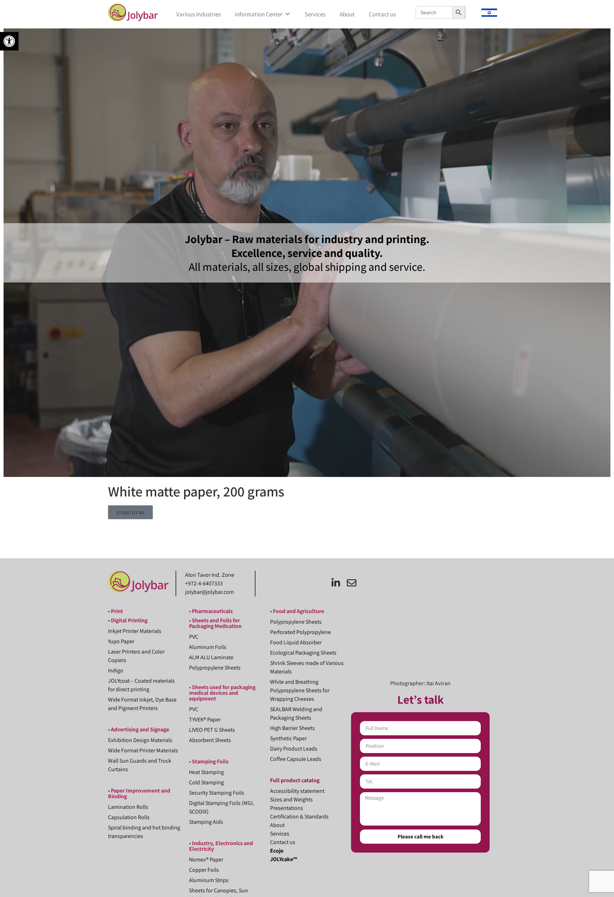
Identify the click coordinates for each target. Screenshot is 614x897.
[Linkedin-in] (335, 582)
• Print (115, 611)
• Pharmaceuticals (211, 611)
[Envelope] (351, 582)
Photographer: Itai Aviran (420, 683)
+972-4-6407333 (204, 583)
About (347, 14)
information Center (258, 14)
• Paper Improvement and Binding (139, 793)
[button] (9, 41)
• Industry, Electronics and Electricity (221, 846)
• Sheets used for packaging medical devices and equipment (222, 692)
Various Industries (198, 14)
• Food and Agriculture (297, 611)
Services (315, 14)
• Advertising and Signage (138, 729)
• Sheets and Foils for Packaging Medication (215, 623)
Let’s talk (420, 699)
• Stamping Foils (208, 761)
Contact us (382, 14)
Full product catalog (294, 780)
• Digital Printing (127, 620)
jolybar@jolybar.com (209, 592)
